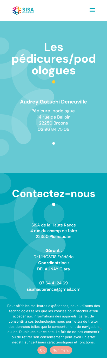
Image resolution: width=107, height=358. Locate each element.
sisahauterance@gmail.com (54, 289)
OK (42, 350)
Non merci (61, 350)
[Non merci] (100, 328)
